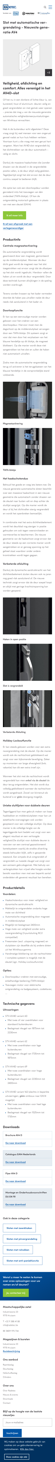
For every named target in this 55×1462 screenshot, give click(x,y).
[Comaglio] (44, 13)
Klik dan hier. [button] (27, 1449)
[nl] (12, 7)
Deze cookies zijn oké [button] (16, 1456)
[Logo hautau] (28, 13)
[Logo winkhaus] (16, 13)
